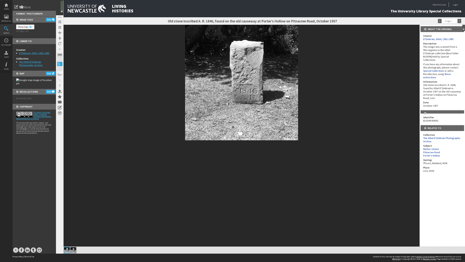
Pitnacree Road (431, 152)
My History (6, 45)
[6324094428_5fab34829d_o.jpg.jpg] (67, 250)
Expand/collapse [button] (463, 28)
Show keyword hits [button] (59, 80)
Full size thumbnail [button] (59, 22)
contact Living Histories (425, 256)
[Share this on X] (15, 248)
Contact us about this (59, 102)
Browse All (6, 21)
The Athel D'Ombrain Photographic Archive (31, 63)
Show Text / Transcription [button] (59, 75)
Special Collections (433, 70)
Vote (25, 7)
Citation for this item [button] (59, 113)
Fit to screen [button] (59, 27)
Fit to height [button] (59, 38)
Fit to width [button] (59, 32)
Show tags (23, 26)
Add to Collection (59, 96)
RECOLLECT (396, 259)
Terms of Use (29, 256)
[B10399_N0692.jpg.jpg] (73, 250)
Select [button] (455, 21)
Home (6, 9)
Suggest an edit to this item (16, 7)
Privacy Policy (18, 256)
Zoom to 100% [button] (59, 49)
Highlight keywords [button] (59, 85)
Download (59, 91)
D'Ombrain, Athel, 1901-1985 (34, 53)
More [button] (6, 69)
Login (6, 57)
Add (49, 19)
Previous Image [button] (440, 21)
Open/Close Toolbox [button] (61, 7)
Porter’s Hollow (431, 155)
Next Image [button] (459, 21)
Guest (443, 4)
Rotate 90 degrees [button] (59, 43)
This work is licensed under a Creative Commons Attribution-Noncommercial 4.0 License (33, 115)
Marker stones (431, 149)
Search (6, 33)
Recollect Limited (429, 259)
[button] (59, 64)
